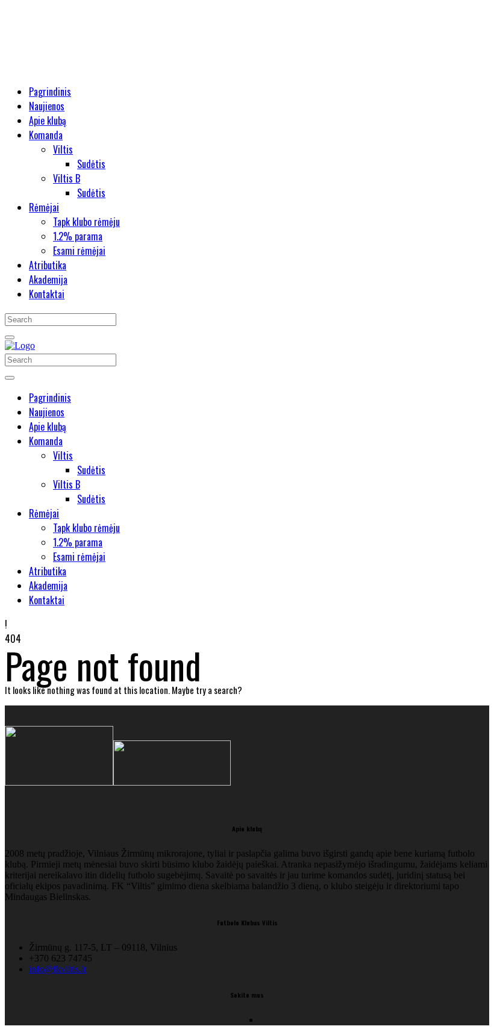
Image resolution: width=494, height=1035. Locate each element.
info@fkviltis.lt (57, 969)
